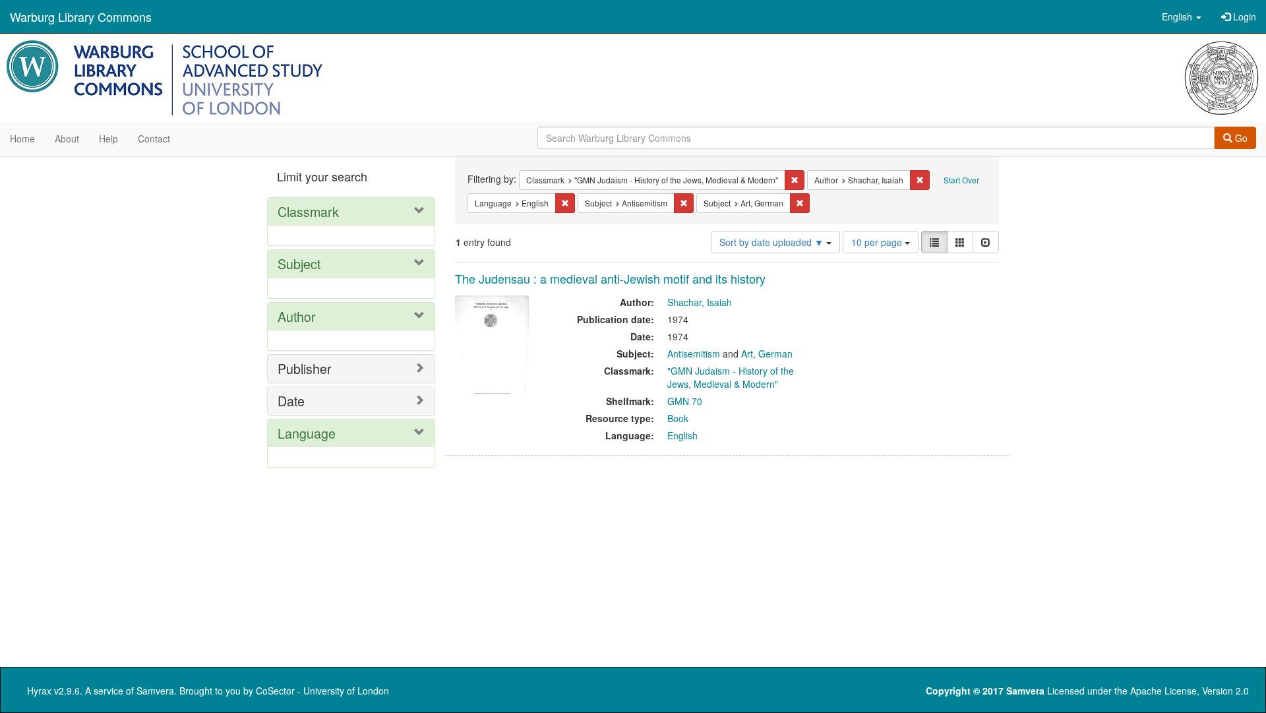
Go (1240, 137)
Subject (299, 263)
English (682, 435)
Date (291, 400)
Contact (154, 138)
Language (307, 433)
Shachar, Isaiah (699, 302)
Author (297, 316)
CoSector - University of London (322, 690)
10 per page (878, 242)
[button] (1181, 16)
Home (22, 138)
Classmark (308, 211)
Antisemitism (693, 353)
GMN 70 (684, 401)
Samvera (155, 690)
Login (1243, 16)
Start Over (961, 179)
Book (677, 418)
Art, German (767, 353)
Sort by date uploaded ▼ (772, 242)
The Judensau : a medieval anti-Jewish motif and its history (610, 278)
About (67, 138)
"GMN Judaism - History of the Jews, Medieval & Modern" (730, 377)
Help (108, 138)
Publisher (305, 368)
